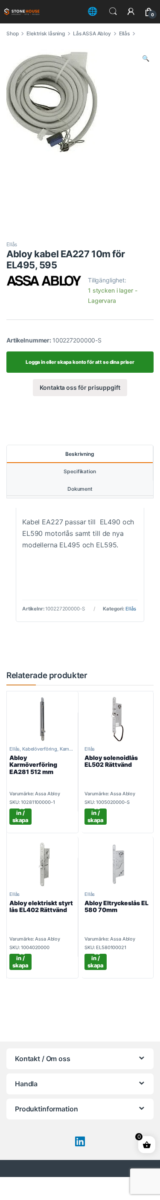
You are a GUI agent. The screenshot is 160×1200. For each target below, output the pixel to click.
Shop (12, 33)
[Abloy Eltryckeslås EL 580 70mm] (117, 864)
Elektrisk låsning (45, 33)
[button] (145, 58)
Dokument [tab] (80, 489)
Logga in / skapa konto (20, 817)
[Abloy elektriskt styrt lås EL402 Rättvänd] (42, 864)
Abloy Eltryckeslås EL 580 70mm (116, 906)
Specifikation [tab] (80, 471)
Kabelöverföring (39, 749)
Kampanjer (71, 749)
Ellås (124, 33)
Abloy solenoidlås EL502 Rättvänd (111, 761)
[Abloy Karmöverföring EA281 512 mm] (42, 719)
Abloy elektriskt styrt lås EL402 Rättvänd (41, 906)
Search (113, 11)
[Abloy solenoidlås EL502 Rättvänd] (117, 719)
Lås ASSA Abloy (92, 33)
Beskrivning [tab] (79, 454)
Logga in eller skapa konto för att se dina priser (80, 362)
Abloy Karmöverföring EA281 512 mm (33, 765)
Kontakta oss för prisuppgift (80, 387)
